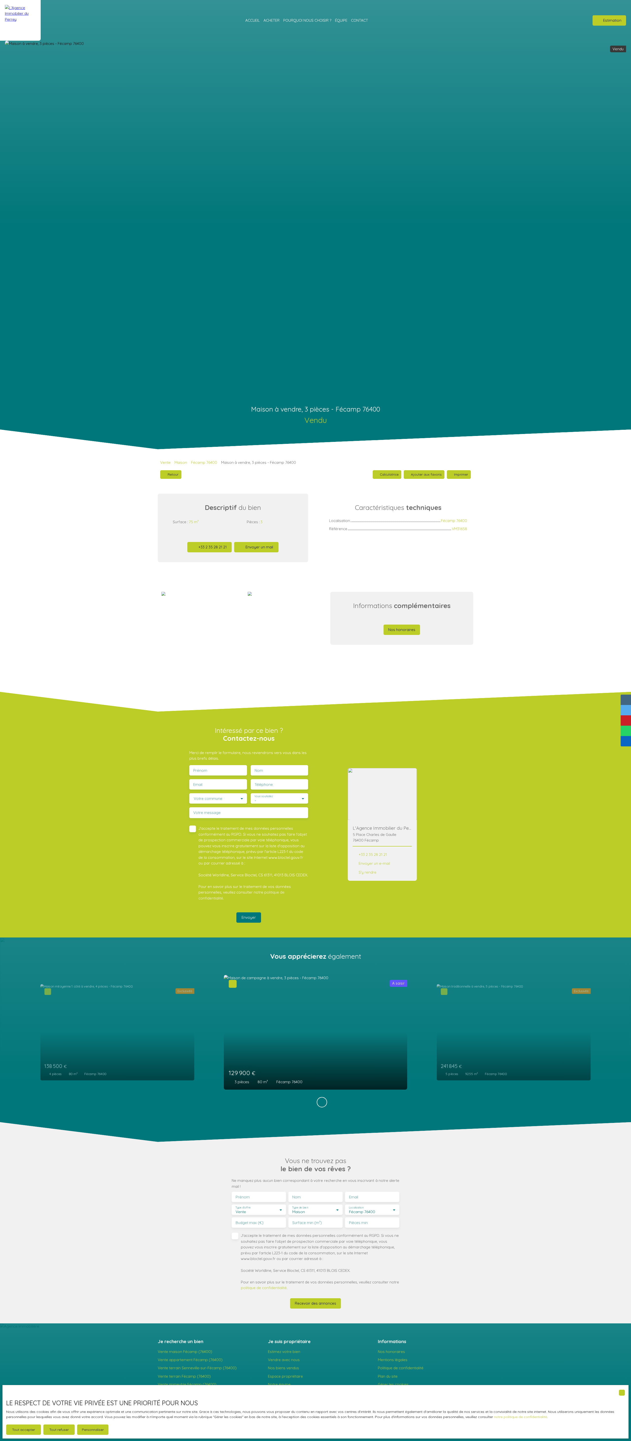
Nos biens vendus (283, 1367)
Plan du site (388, 1376)
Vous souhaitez (263, 796)
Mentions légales (392, 1359)
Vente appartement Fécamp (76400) (190, 1359)
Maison (181, 462)
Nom (259, 770)
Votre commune (208, 798)
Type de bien (300, 1207)
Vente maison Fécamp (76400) (185, 1351)
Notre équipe (279, 1384)
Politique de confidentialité (400, 1367)
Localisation (356, 1207)
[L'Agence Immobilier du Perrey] (20, 20)
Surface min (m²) (307, 1222)
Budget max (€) (249, 1222)
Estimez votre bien (284, 1351)
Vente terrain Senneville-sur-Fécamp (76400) (197, 1367)
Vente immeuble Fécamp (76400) (187, 1384)
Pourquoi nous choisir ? (307, 20)
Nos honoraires (391, 1351)
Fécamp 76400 (204, 462)
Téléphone (264, 784)
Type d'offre (243, 1207)
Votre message (207, 812)
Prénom (200, 770)
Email (197, 784)
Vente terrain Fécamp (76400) (184, 1376)
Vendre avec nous (284, 1359)
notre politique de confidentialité (520, 1417)
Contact (359, 20)
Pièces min (358, 1222)
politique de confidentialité (264, 1287)
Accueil (252, 20)
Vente (165, 462)
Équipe (341, 20)
